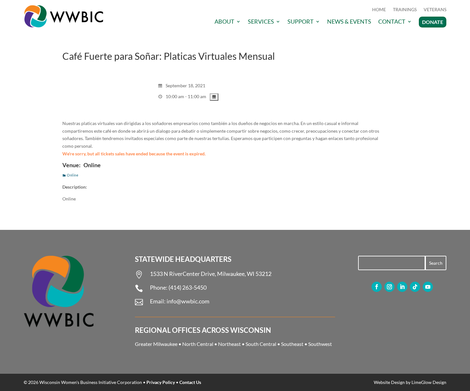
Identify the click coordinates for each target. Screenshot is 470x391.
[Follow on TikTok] (415, 287)
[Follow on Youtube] (428, 287)
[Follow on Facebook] (377, 287)
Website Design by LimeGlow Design (410, 382)
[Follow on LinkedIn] (402, 287)
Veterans (435, 9)
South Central (261, 344)
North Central (197, 344)
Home (379, 9)
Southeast (292, 344)
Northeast (229, 344)
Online (72, 175)
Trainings (405, 9)
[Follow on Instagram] (389, 287)
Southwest (320, 344)
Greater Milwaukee (156, 344)
